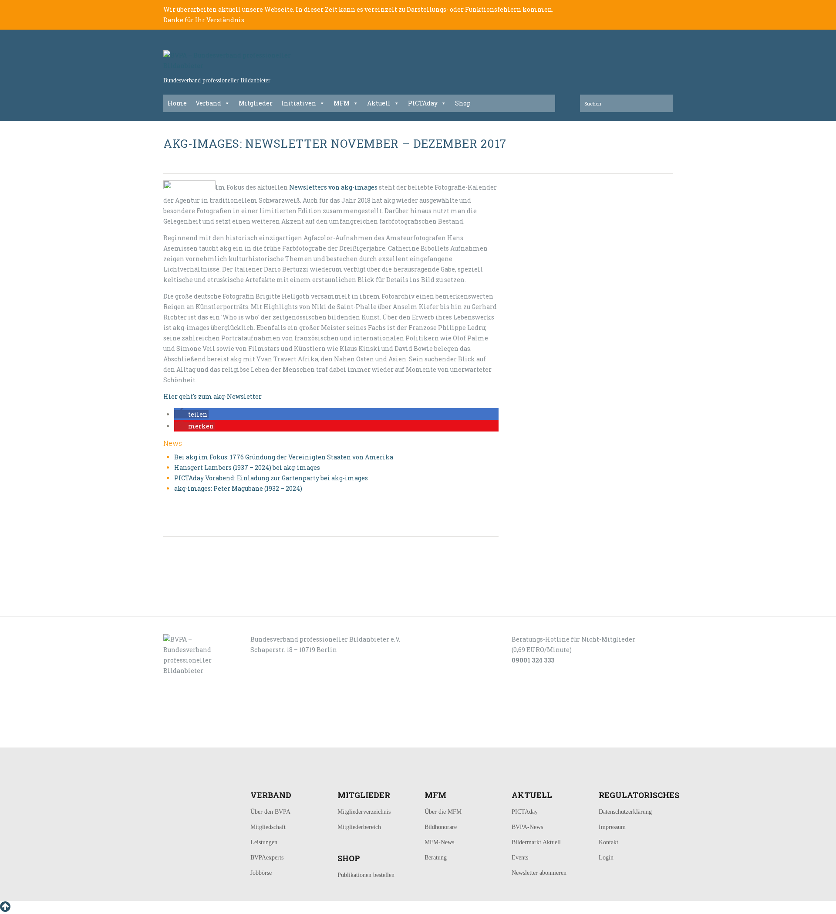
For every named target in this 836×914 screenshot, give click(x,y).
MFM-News (439, 842)
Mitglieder (256, 103)
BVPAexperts (266, 857)
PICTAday (423, 103)
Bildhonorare (441, 827)
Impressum (612, 827)
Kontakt (608, 842)
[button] (191, 414)
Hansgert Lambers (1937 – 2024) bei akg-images (247, 467)
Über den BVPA (270, 812)
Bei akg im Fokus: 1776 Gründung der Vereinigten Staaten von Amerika (283, 457)
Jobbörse (261, 873)
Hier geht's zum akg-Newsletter (212, 396)
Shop (463, 103)
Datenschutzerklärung (625, 812)
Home (177, 103)
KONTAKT (222, 737)
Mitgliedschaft (268, 827)
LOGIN (190, 737)
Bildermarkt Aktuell (536, 842)
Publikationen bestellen (365, 875)
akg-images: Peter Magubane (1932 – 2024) (238, 488)
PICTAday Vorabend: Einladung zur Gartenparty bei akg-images (271, 478)
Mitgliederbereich (359, 827)
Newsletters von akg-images (333, 187)
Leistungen (263, 842)
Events (520, 857)
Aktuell (379, 103)
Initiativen (298, 103)
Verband (208, 103)
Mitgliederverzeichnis (364, 812)
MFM (342, 103)
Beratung (436, 857)
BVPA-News (527, 827)
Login (606, 857)
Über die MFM (443, 812)
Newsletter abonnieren (539, 873)
